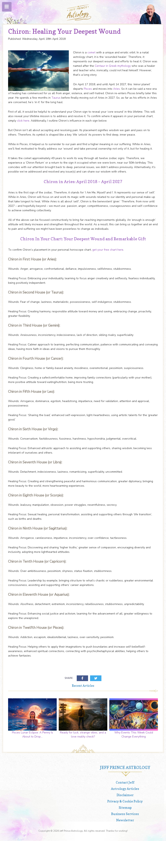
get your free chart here (107, 250)
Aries (116, 89)
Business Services (125, 814)
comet (91, 52)
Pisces (88, 89)
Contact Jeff (125, 782)
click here (23, 121)
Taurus (56, 98)
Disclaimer (125, 795)
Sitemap (125, 807)
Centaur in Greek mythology (113, 66)
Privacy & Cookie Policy (125, 801)
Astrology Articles (125, 789)
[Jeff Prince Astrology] (79, 12)
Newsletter (125, 820)
